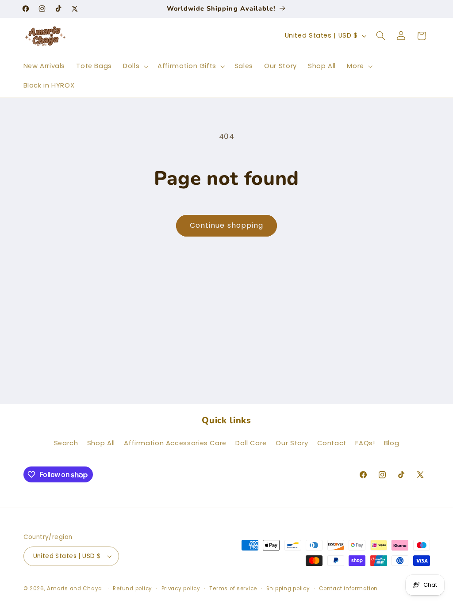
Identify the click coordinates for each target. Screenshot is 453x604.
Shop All (101, 443)
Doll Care (251, 443)
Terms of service (233, 588)
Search (66, 443)
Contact (331, 443)
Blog (391, 443)
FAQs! (365, 443)
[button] (135, 66)
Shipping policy (288, 588)
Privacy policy (180, 588)
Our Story (292, 443)
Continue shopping (226, 225)
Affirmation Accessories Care (175, 443)
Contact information (348, 588)
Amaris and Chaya (74, 588)
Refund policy (132, 588)
